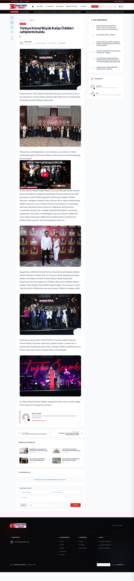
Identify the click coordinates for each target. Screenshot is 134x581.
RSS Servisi (83, 548)
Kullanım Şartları (105, 545)
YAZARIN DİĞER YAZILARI (38, 420)
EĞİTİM (62, 548)
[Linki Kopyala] (12, 32)
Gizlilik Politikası (105, 541)
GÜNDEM (31, 20)
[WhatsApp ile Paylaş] (12, 27)
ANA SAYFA (24, 20)
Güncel (62, 554)
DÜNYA (62, 545)
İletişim (27, 1)
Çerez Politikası (104, 548)
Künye (21, 1)
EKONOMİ (63, 551)
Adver (62, 541)
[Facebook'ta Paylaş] (12, 18)
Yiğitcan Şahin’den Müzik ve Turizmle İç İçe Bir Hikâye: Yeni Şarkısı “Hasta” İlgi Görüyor (98, 12)
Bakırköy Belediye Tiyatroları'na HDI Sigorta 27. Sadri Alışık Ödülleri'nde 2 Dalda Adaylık (48, 12)
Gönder (75, 505)
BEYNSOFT (120, 564)
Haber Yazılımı (104, 564)
